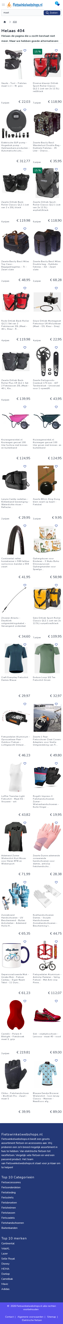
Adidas (5, 1289)
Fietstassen (8, 1213)
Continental (8, 1243)
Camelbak (7, 1279)
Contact (9, 1316)
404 (15, 21)
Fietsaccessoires (11, 1182)
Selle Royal (8, 1259)
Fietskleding (8, 1192)
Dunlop (5, 1274)
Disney (5, 1264)
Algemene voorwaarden (30, 1316)
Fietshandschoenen (13, 1223)
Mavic (5, 1284)
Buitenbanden (9, 1228)
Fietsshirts (7, 1197)
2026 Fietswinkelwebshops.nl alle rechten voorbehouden (33, 1307)
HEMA (5, 1269)
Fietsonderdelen (11, 1187)
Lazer (4, 1253)
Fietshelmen (8, 1208)
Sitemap (51, 1316)
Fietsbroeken (9, 1202)
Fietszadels (8, 1218)
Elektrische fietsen (32, 1320)
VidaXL (5, 1248)
